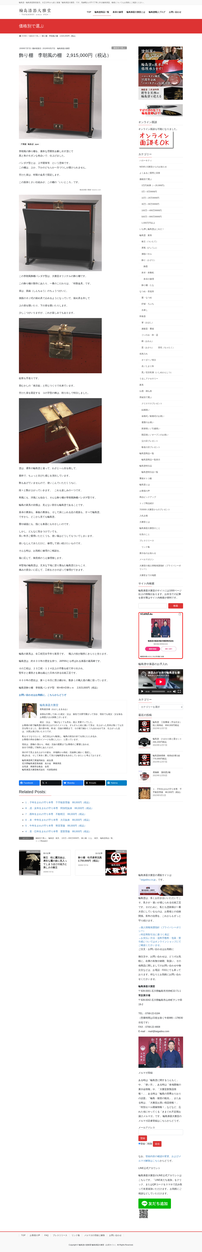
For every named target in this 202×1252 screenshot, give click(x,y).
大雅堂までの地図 (147, 575)
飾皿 (146, 266)
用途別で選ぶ (145, 397)
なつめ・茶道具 (146, 291)
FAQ (46, 1235)
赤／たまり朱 (148, 366)
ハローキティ (145, 160)
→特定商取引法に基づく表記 (153, 934)
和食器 (142, 316)
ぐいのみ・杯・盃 (150, 335)
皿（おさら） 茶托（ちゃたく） (158, 347)
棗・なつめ (147, 297)
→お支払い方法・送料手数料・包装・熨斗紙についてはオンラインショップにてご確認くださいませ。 (159, 941)
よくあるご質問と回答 (149, 173)
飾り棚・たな (86, 838)
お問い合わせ (115, 1235)
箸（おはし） (148, 322)
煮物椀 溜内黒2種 (162, 772)
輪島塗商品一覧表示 (151, 459)
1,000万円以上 (148, 223)
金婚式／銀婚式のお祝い (153, 416)
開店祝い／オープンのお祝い (155, 435)
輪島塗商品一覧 (106, 838)
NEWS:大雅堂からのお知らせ (153, 167)
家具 (96, 838)
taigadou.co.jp (148, 879)
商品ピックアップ (147, 497)
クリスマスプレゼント (152, 403)
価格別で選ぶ (119, 48)
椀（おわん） (148, 341)
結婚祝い (146, 410)
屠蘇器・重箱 (148, 329)
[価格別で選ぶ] (116, 861)
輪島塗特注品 (145, 466)
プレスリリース (146, 540)
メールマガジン (146, 559)
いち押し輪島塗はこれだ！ (151, 229)
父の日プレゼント (150, 441)
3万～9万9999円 (149, 191)
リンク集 (146, 547)
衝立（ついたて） (150, 241)
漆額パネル (147, 254)
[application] (160, 681)
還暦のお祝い (148, 422)
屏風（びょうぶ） (150, 248)
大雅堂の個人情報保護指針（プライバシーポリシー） (160, 567)
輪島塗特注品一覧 (150, 472)
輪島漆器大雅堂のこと (149, 528)
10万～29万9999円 (150, 198)
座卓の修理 (149, 279)
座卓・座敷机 (148, 272)
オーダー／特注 (149, 360)
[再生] (142, 691)
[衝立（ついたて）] (29, 861)
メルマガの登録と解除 (94, 1235)
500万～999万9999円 (152, 216)
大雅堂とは (144, 522)
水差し (145, 310)
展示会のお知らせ (147, 553)
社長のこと (144, 534)
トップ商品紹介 (41, 841)
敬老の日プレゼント (151, 447)
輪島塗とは (144, 484)
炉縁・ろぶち (148, 304)
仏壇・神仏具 (145, 391)
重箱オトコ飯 (145, 478)
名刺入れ (143, 354)
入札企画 (143, 516)
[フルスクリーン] (179, 691)
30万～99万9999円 (150, 204)
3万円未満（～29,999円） (154, 185)
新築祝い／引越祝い (151, 428)
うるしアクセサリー (148, 378)
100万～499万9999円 (70, 838)
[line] (154, 1203)
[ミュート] (174, 691)
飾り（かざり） (149, 260)
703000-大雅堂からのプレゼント (154, 509)
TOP (23, 1235)
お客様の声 (144, 491)
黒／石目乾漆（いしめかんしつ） (157, 372)
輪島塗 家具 (54, 838)
